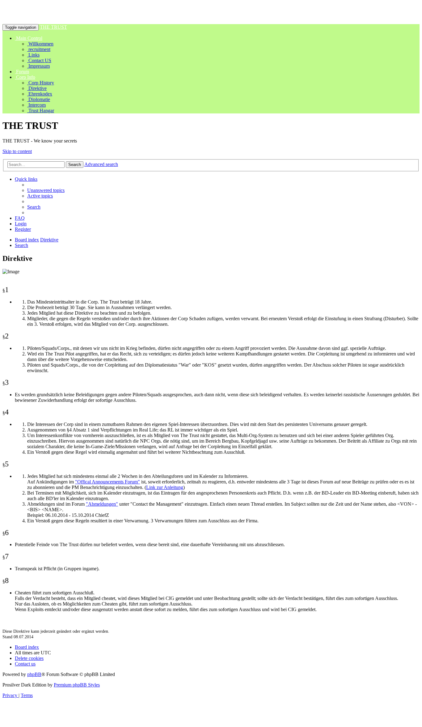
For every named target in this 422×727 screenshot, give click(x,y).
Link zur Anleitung (164, 487)
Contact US (39, 60)
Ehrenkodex (39, 93)
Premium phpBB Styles (77, 684)
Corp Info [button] (25, 77)
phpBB (34, 674)
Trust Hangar (40, 110)
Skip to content (17, 151)
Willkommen (40, 43)
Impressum (38, 66)
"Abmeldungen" (102, 504)
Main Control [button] (28, 38)
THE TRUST (53, 27)
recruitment (38, 49)
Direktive (37, 88)
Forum (22, 71)
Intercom (36, 105)
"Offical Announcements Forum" (107, 481)
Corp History (40, 82)
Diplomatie (38, 99)
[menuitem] (46, 190)
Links (33, 54)
